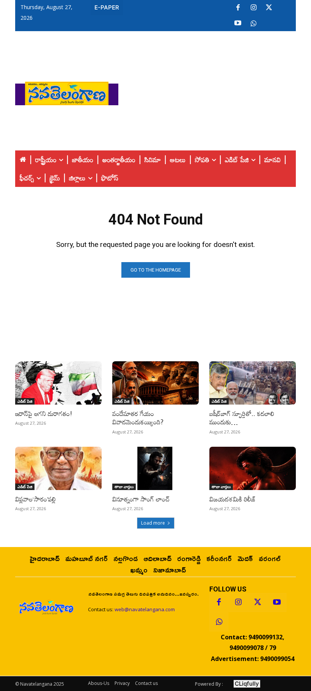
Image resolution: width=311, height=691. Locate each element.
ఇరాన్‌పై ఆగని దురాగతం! (43, 413)
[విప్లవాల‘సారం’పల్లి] (58, 468)
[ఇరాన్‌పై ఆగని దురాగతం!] (58, 383)
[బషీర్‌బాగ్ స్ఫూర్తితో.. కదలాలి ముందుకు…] (252, 383)
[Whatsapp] (218, 621)
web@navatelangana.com (145, 609)
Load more (153, 523)
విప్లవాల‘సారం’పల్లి (35, 499)
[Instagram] (253, 8)
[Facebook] (238, 8)
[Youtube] (238, 23)
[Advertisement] (214, 91)
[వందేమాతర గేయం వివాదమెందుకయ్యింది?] (155, 383)
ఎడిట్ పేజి (24, 401)
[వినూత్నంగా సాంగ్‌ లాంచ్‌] (155, 468)
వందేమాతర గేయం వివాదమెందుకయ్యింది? (137, 417)
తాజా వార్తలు (124, 486)
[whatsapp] (253, 23)
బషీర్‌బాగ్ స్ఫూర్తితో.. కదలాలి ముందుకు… (241, 417)
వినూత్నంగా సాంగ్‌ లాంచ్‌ (141, 499)
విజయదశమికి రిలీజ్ (232, 499)
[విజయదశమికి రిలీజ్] (252, 468)
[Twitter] (269, 8)
